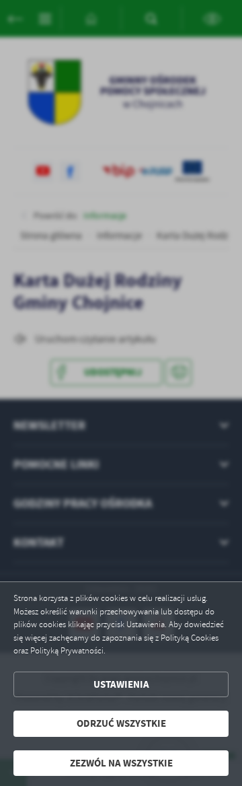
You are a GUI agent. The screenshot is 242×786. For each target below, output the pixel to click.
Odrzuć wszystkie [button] (121, 723)
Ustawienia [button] (121, 684)
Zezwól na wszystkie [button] (121, 763)
